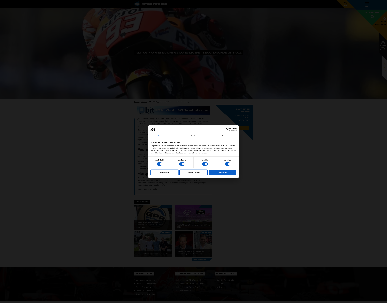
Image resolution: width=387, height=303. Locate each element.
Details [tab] (193, 136)
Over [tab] (223, 136)
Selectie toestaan (194, 172)
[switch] (182, 164)
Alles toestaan (222, 172)
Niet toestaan (164, 172)
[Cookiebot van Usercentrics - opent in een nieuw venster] (228, 129)
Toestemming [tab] (163, 136)
